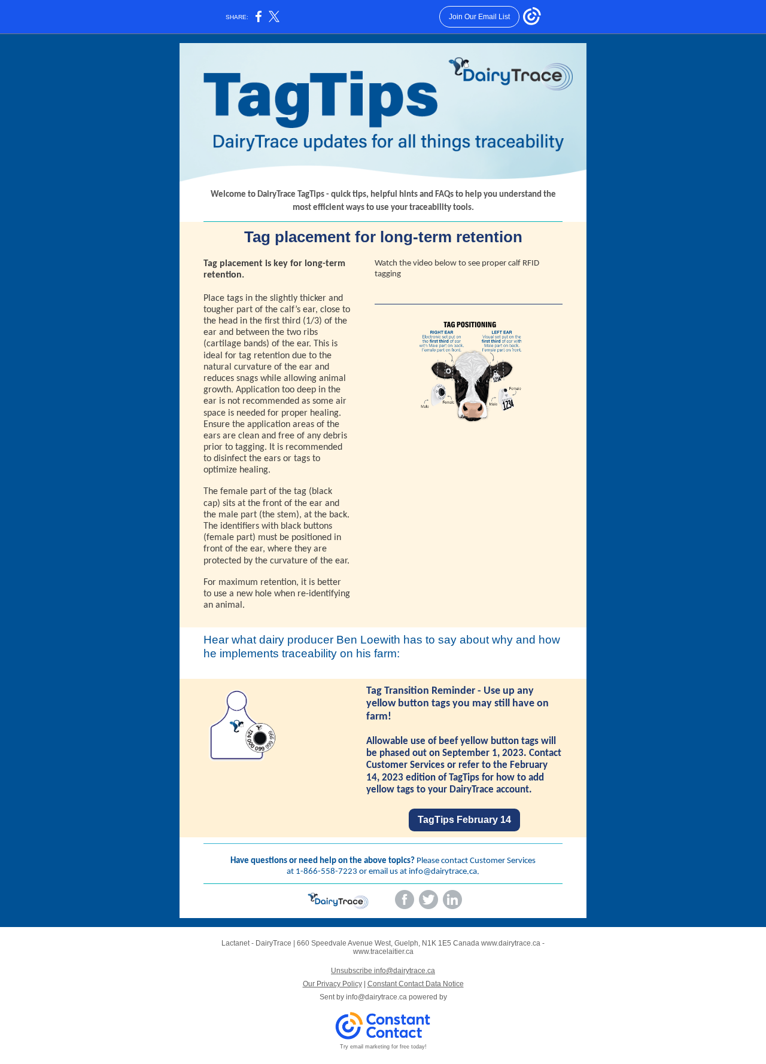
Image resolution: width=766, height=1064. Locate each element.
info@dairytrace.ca (443, 871)
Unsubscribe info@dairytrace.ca (383, 971)
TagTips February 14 (464, 820)
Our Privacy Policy (332, 984)
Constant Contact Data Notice (415, 984)
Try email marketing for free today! (383, 1047)
